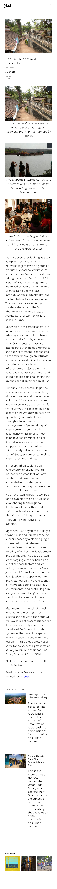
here (15, 661)
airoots (24, 676)
